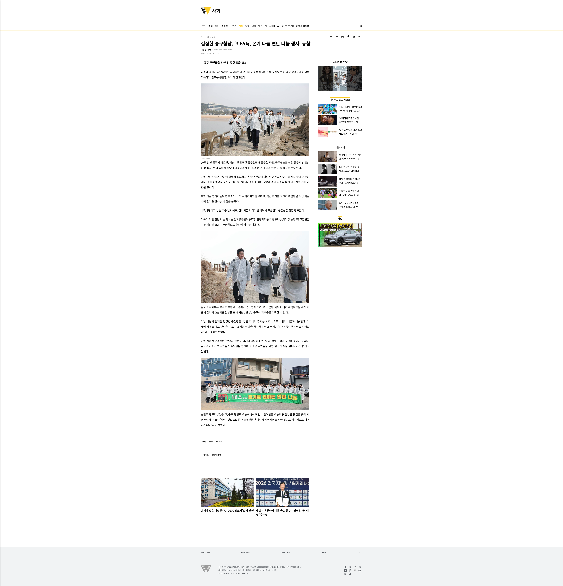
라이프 (224, 26)
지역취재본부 (302, 26)
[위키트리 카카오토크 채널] (350, 570)
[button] (331, 37)
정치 (247, 26)
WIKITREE (205, 552)
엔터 (217, 26)
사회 (241, 26)
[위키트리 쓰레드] (359, 567)
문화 (254, 26)
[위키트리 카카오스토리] (345, 570)
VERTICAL (286, 552)
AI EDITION (288, 26)
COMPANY (245, 552)
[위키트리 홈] (206, 13)
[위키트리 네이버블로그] (355, 570)
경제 (210, 26)
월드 (260, 26)
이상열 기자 (206, 49)
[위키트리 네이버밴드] (345, 574)
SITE (324, 552)
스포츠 (233, 26)
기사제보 (205, 454)
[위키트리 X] (350, 567)
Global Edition (272, 26)
